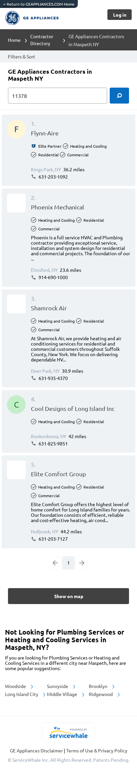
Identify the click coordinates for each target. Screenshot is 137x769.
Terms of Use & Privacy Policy (96, 750)
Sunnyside (58, 686)
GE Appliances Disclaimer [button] (37, 750)
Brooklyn (98, 686)
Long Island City (22, 694)
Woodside (16, 686)
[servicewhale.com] (68, 732)
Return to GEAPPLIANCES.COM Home (38, 4)
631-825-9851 (53, 443)
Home (14, 40)
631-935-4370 (53, 378)
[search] (119, 96)
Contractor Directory (41, 39)
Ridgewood (101, 694)
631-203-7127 (53, 539)
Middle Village (62, 694)
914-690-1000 (53, 277)
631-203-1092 (53, 177)
